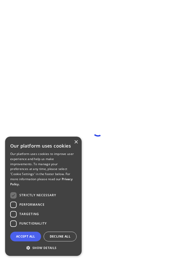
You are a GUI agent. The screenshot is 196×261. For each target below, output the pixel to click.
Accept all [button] (25, 236)
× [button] (76, 142)
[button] (43, 248)
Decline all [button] (60, 236)
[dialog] (43, 196)
